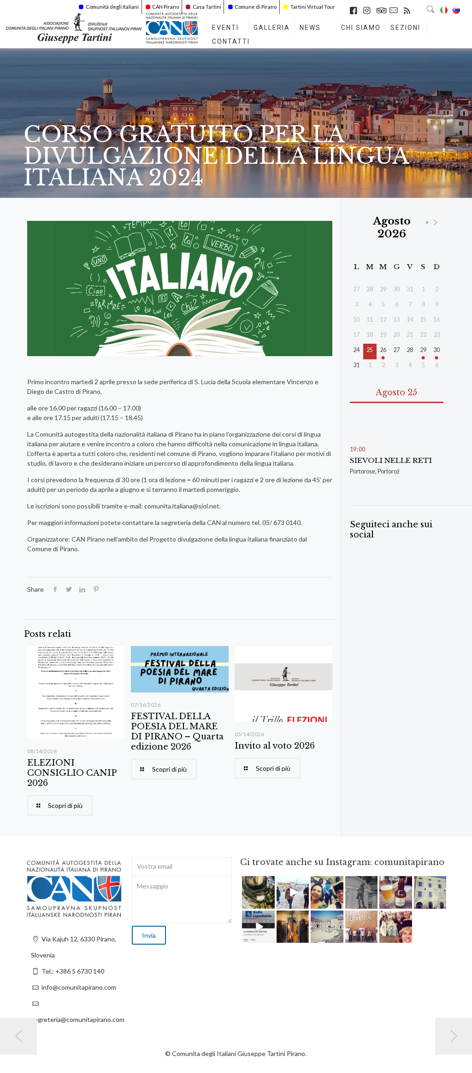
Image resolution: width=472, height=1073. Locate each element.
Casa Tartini (207, 7)
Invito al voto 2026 (275, 746)
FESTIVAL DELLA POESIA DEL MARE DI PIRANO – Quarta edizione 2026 (177, 731)
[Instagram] (269, 903)
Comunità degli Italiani (112, 7)
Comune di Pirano (256, 7)
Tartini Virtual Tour (312, 7)
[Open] (258, 892)
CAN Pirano (165, 7)
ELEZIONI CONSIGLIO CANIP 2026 (72, 773)
